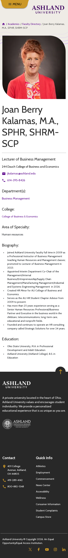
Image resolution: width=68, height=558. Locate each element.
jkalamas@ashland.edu (21, 173)
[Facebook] (38, 550)
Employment (43, 472)
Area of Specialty (15, 227)
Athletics (41, 466)
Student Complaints (47, 510)
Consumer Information (48, 504)
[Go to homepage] (16, 388)
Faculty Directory (31, 24)
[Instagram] (55, 550)
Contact (8, 457)
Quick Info (44, 457)
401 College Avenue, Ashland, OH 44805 (16, 470)
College (8, 209)
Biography (10, 245)
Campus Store (43, 516)
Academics (13, 24)
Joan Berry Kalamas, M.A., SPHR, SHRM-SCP (30, 126)
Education (10, 339)
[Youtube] (47, 550)
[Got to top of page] (60, 372)
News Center (43, 485)
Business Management (16, 198)
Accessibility (42, 491)
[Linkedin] (64, 550)
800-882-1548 (15, 486)
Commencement (45, 478)
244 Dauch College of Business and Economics (30, 166)
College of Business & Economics (20, 216)
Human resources (12, 234)
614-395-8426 (16, 180)
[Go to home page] (48, 9)
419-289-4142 (15, 480)
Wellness (41, 497)
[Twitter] (30, 550)
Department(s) (13, 191)
